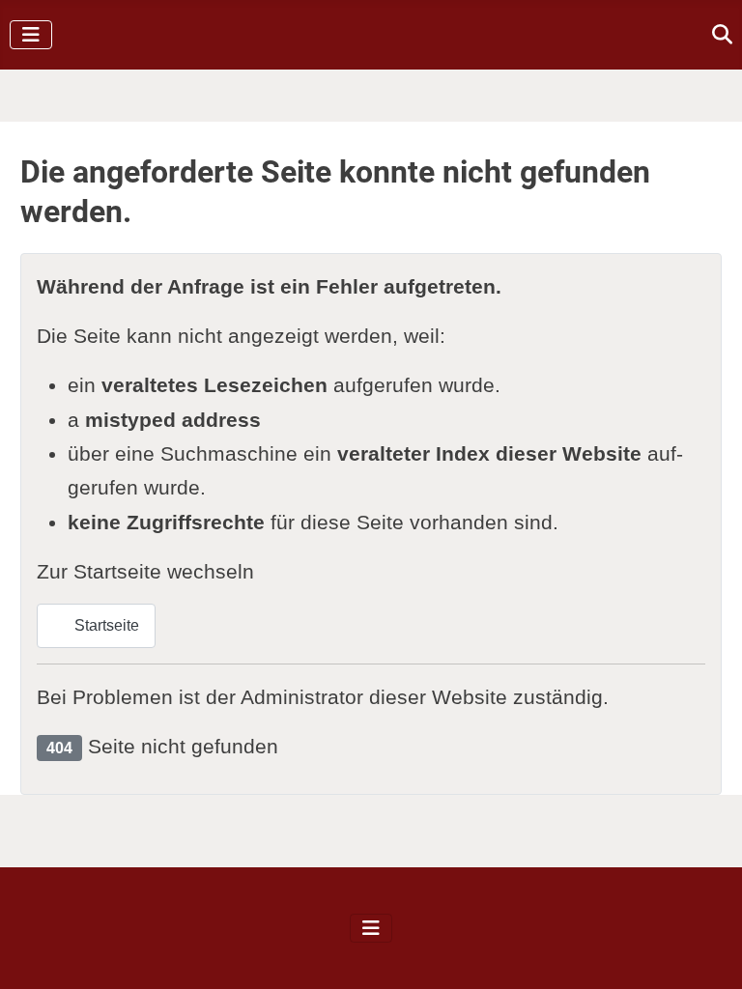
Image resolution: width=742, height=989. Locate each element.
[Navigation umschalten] (31, 34)
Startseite (105, 625)
